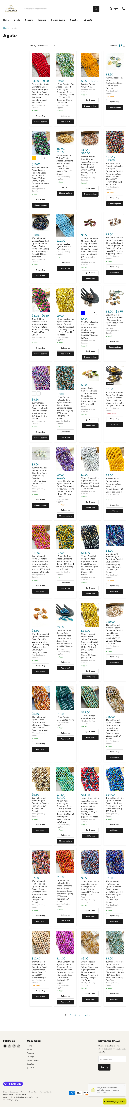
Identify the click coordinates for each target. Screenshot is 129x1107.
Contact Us (14, 1092)
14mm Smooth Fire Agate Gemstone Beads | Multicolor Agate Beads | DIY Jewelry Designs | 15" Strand (115, 805)
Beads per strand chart (29, 1092)
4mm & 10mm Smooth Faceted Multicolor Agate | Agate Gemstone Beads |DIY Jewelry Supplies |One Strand (40, 327)
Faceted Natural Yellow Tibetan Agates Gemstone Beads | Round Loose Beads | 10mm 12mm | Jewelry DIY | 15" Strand (64, 164)
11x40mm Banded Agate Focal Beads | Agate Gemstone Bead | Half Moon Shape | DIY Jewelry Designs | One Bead (115, 399)
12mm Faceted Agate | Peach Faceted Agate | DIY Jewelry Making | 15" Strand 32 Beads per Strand (41, 724)
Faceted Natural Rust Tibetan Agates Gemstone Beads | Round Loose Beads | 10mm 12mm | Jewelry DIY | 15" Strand (89, 165)
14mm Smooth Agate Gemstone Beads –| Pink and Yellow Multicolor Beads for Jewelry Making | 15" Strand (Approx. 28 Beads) (41, 564)
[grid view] (120, 46)
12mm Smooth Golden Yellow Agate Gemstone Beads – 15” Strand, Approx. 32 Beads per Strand (114, 485)
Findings (42, 20)
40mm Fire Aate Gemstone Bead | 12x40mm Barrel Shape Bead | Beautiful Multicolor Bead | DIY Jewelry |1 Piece (39, 477)
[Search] (96, 9)
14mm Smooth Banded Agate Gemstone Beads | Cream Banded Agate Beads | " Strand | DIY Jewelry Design (40, 969)
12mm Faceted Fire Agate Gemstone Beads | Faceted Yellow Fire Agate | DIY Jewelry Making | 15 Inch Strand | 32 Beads (65, 327)
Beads (17, 20)
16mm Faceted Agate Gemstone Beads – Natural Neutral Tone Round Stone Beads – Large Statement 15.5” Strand (113, 729)
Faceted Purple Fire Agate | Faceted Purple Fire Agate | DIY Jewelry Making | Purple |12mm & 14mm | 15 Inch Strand (65, 489)
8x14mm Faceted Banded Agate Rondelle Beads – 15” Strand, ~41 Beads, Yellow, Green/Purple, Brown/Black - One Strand (40, 176)
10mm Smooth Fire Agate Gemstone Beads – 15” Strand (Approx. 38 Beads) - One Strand (90, 483)
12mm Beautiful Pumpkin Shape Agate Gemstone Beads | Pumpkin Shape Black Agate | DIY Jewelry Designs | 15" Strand (89, 565)
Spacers (29, 20)
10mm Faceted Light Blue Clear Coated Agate (63, 247)
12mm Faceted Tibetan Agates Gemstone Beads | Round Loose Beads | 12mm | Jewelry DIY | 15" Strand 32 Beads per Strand (114, 634)
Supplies (74, 20)
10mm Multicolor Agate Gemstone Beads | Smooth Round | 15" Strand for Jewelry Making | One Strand (65, 563)
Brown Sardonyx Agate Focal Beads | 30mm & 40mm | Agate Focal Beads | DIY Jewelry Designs (114, 321)
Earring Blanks (58, 20)
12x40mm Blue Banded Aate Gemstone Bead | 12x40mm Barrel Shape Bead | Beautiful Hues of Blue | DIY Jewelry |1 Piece (64, 639)
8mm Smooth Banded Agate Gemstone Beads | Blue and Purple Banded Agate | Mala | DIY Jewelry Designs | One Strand (114, 563)
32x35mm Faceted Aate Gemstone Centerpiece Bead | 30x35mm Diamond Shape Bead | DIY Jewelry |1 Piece (89, 330)
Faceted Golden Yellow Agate (88, 85)
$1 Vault (88, 20)
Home (6, 20)
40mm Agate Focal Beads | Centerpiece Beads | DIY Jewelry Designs (114, 83)
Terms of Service (46, 1092)
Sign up (104, 1067)
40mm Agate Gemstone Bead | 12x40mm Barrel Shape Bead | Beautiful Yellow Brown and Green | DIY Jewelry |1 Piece (89, 397)
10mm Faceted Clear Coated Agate (65, 718)
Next (86, 1015)
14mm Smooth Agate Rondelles (88, 717)
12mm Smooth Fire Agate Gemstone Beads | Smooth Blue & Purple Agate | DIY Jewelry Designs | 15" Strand (90, 889)
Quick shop (40, 116)
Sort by (33, 46)
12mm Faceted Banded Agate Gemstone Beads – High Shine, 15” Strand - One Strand (40, 805)
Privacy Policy (21, 1094)
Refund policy (8, 1094)
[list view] (124, 46)
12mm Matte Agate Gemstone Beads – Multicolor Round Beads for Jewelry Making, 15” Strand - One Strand (40, 411)
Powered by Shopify (10, 1100)
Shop (5, 1092)
